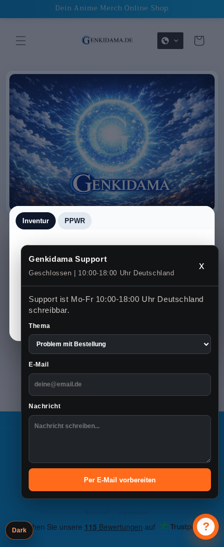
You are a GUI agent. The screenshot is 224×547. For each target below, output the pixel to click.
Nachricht (44, 406)
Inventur (35, 221)
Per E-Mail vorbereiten (120, 480)
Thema (40, 326)
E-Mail (39, 364)
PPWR (75, 221)
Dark (19, 530)
